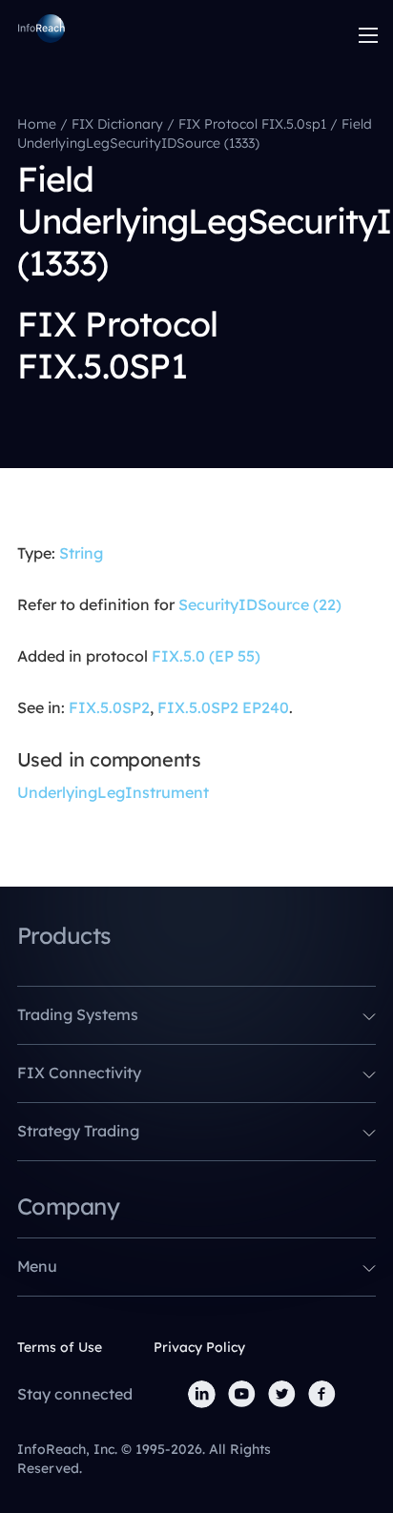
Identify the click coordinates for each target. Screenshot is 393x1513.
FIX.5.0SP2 (109, 707)
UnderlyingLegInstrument (113, 792)
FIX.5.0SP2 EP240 (223, 707)
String (81, 552)
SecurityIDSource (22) (259, 604)
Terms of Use (59, 1347)
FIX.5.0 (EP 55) (206, 655)
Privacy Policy (199, 1347)
